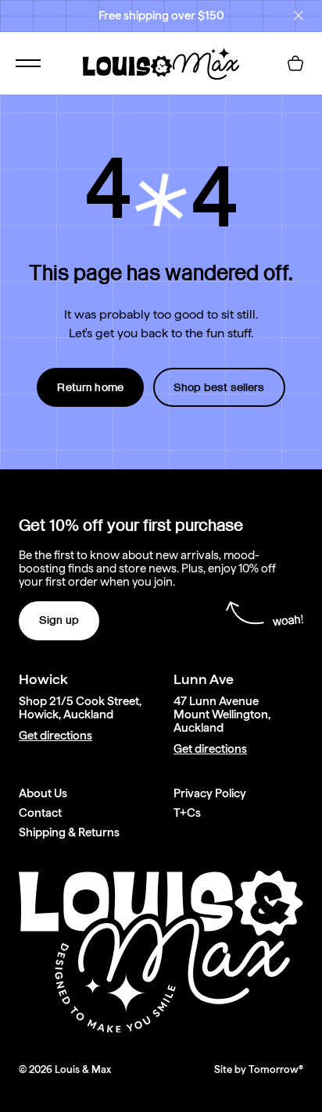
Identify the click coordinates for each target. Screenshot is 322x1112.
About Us (43, 793)
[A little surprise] (161, 200)
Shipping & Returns (69, 832)
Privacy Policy (210, 793)
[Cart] (295, 63)
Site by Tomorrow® (258, 1069)
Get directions (55, 736)
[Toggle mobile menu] (28, 63)
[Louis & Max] (161, 63)
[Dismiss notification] (298, 15)
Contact (40, 813)
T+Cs (187, 813)
